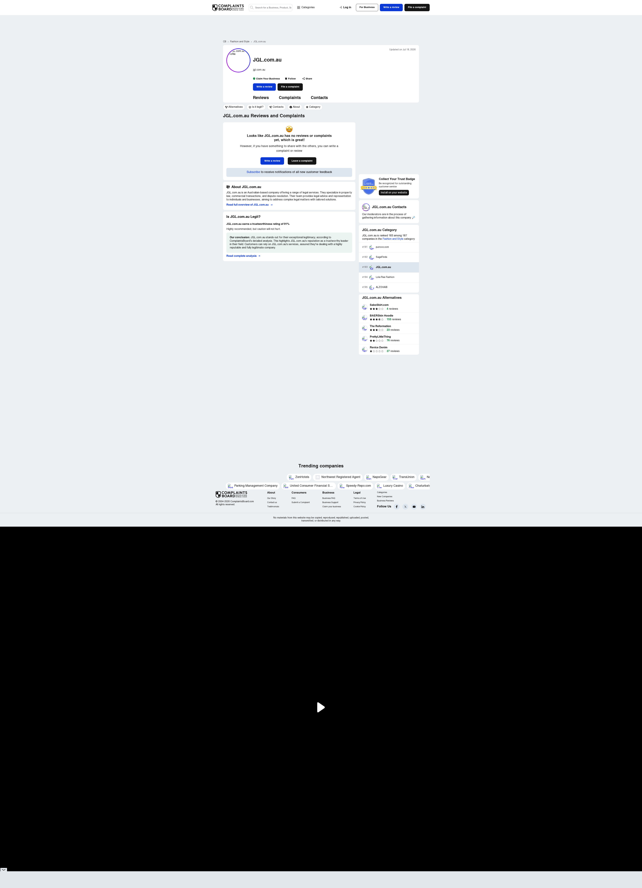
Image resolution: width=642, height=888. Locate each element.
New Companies (384, 497)
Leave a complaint (302, 161)
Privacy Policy (359, 502)
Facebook (397, 507)
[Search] (270, 7)
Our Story (271, 498)
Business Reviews (385, 501)
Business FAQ (328, 498)
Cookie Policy (359, 507)
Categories (308, 7)
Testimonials (273, 507)
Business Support (330, 502)
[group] (234, 107)
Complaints (290, 98)
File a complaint (290, 87)
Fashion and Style (393, 239)
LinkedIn (423, 507)
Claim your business (331, 507)
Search (252, 7)
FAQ (293, 498)
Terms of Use (359, 498)
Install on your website (394, 193)
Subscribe (253, 172)
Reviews (261, 98)
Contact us (272, 502)
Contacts (319, 98)
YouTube (414, 507)
